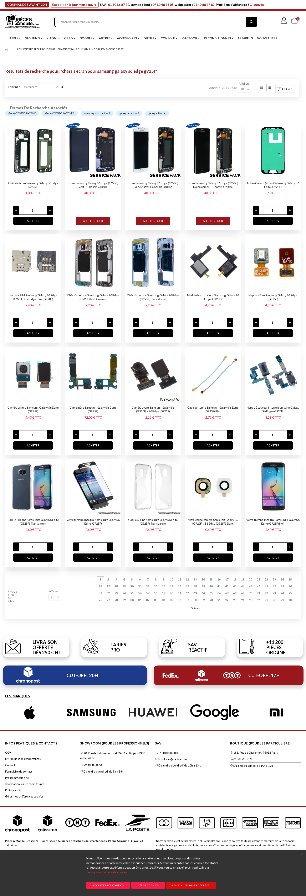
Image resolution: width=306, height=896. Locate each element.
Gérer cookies (148, 885)
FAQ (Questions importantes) (23, 758)
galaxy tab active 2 (129, 113)
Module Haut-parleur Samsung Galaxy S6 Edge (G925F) (213, 297)
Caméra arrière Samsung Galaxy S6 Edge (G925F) (33, 409)
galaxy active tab (157, 113)
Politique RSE (13, 790)
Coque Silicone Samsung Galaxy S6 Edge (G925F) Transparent (33, 521)
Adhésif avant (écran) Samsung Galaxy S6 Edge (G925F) (273, 185)
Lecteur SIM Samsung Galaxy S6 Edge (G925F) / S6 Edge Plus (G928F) (33, 297)
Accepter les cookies (108, 885)
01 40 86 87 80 (118, 4)
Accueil (6, 49)
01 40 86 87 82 (204, 4)
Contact (10, 765)
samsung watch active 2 (97, 113)
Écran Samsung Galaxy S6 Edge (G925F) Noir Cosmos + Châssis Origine (213, 185)
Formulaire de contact (18, 771)
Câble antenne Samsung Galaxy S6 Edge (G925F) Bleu (213, 409)
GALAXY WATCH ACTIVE (22, 113)
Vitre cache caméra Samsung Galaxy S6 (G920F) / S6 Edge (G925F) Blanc (213, 521)
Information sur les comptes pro (25, 784)
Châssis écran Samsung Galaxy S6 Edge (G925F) (33, 185)
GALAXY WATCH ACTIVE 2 (60, 113)
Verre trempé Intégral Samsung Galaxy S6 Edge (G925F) (93, 521)
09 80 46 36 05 (163, 4)
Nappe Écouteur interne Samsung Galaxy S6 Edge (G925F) (273, 409)
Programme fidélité (17, 777)
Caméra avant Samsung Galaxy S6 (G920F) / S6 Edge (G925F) (153, 409)
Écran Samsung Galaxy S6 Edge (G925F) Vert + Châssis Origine (93, 185)
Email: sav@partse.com (172, 759)
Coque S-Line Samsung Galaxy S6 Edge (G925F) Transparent (153, 521)
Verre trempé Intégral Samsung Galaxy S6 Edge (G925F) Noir (273, 521)
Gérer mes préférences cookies (24, 796)
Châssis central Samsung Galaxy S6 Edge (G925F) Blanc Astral (153, 297)
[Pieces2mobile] (22, 22)
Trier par (14, 87)
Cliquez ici (257, 4)
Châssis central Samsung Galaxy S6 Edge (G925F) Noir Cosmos (93, 297)
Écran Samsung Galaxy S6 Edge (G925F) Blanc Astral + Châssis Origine (153, 185)
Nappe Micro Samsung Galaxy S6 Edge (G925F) (273, 297)
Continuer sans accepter (191, 885)
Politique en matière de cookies (106, 872)
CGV (8, 752)
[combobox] (156, 22)
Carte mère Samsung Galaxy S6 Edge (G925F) (93, 409)
